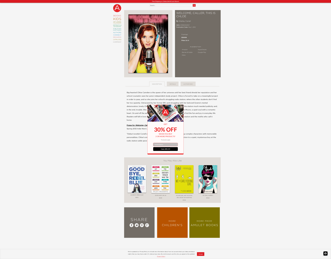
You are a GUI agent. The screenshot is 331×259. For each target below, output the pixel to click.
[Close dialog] (181, 106)
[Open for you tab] (325, 253)
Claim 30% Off (165, 149)
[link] (165, 112)
